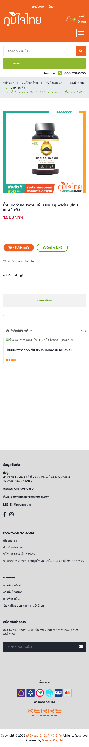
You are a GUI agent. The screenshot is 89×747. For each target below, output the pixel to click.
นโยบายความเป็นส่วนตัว (19, 554)
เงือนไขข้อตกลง (13, 547)
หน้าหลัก (8, 83)
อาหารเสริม (18, 87)
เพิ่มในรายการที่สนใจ (20, 261)
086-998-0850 (24, 489)
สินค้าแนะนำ (54, 83)
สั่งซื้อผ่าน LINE (52, 247)
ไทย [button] (52, 7)
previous (81, 331)
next (86, 331)
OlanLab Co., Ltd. (53, 740)
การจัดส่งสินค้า (12, 585)
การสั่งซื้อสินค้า (13, 592)
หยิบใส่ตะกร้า (20, 247)
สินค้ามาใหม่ (30, 83)
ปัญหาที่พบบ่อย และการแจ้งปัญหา (24, 605)
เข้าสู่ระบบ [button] (38, 7)
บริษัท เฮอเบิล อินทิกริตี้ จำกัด (44, 735)
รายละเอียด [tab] (44, 300)
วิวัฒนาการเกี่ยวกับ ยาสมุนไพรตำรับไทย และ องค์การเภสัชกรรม (43, 561)
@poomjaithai (22, 505)
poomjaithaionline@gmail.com (30, 497)
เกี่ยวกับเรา (10, 540)
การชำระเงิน (11, 599)
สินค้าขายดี (77, 83)
